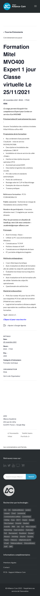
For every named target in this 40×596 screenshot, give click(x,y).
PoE (5, 533)
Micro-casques (30, 526)
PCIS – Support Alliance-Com (14, 572)
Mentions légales (9, 562)
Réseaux (7, 536)
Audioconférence (17, 510)
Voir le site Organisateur (11, 376)
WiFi (10, 546)
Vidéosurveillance (16, 543)
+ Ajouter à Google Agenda (16, 325)
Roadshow (22, 533)
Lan (23, 526)
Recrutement (13, 533)
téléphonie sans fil (25, 540)
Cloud (13, 513)
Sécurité (22, 536)
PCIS (5, 372)
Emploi (25, 520)
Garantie (18, 523)
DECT (18, 520)
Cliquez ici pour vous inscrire (14, 319)
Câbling (6, 520)
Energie (31, 520)
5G (9, 510)
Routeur (31, 533)
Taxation (30, 536)
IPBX (13, 526)
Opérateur (29, 530)
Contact (6, 567)
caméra (28, 510)
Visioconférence (29, 543)
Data (12, 520)
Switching (15, 536)
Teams (6, 540)
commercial (21, 513)
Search (31, 477)
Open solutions (19, 530)
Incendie (7, 526)
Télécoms (14, 540)
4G (5, 510)
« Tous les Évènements (13, 32)
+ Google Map (20, 425)
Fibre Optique (8, 523)
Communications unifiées (12, 517)
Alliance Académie (9, 419)
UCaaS (6, 543)
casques (6, 513)
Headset (26, 523)
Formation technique (10, 363)
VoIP (5, 546)
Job (18, 526)
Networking (8, 530)
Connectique (26, 517)
